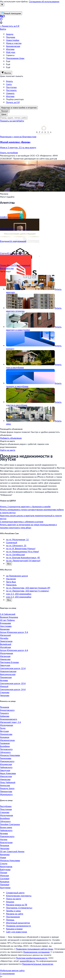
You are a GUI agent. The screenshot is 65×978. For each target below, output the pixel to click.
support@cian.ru (27, 960)
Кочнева (4, 680)
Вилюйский (5, 644)
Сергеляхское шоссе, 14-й (13, 689)
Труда (2, 728)
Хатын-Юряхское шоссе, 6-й (14, 650)
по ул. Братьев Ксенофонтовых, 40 (23, 557)
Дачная (3, 872)
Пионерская (6, 677)
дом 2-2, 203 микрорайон (18, 593)
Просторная (6, 809)
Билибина (5, 746)
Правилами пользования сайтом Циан (34, 948)
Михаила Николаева (10, 755)
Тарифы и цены (13, 910)
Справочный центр (15, 892)
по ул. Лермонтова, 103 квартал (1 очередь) (27, 590)
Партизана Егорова (9, 662)
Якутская (4, 731)
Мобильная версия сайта (12, 970)
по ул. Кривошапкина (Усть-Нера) (22, 551)
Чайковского (6, 767)
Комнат (4, 110)
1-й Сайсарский (7, 614)
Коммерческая (13, 46)
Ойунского (5, 752)
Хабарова (4, 716)
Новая (3, 857)
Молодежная (6, 653)
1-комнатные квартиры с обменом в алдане (21, 521)
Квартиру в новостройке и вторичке (19, 107)
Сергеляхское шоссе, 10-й (13, 683)
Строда (3, 863)
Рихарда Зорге (7, 788)
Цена (3, 114)
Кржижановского (8, 719)
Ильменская (6, 764)
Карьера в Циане (14, 928)
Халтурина (5, 887)
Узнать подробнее (9, 152)
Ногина (3, 839)
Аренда (9, 34)
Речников (4, 707)
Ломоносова (6, 734)
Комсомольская (7, 674)
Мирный (4, 686)
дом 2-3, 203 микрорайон (18, 596)
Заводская (5, 665)
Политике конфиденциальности (31, 957)
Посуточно (11, 87)
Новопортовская (8, 671)
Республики (5, 806)
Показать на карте (9, 120)
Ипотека (10, 49)
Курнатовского (7, 710)
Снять (9, 84)
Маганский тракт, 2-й (10, 722)
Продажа (10, 37)
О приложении (7, 973)
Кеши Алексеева (8, 773)
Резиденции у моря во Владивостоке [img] (18, 136)
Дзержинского (7, 761)
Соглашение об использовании (44, 1)
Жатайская (5, 647)
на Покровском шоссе (17, 575)
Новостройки (12, 40)
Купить (9, 81)
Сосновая (4, 878)
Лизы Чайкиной (7, 782)
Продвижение (13, 916)
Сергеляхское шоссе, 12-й (13, 668)
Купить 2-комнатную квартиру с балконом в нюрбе (25, 506)
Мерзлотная (6, 776)
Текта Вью (11, 581)
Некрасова (5, 659)
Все (9, 563)
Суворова (4, 692)
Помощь (10, 919)
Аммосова (5, 785)
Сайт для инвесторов (16, 931)
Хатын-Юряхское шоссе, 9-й (14, 632)
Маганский (5, 635)
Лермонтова (6, 791)
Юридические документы (18, 895)
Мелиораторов (7, 740)
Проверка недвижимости (18, 925)
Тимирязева (5, 758)
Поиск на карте (13, 898)
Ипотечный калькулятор (18, 922)
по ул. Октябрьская (15, 554)
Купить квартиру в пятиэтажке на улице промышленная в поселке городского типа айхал (28, 526)
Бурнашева (5, 623)
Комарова (5, 629)
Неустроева (5, 626)
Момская (4, 875)
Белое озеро (6, 827)
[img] (43, 136)
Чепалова (4, 695)
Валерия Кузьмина (9, 617)
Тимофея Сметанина (10, 824)
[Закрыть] (2, 4)
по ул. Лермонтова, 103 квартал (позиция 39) (28, 587)
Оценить (10, 93)
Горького (4, 713)
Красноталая (6, 842)
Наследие (11, 578)
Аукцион (10, 901)
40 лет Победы (7, 620)
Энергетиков (6, 641)
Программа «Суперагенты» (19, 907)
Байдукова (5, 869)
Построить (11, 90)
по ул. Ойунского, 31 (16, 545)
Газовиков (5, 743)
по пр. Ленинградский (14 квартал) (23, 560)
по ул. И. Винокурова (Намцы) (20, 548)
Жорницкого (6, 794)
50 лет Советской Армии (12, 851)
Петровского (6, 749)
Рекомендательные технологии (37, 964)
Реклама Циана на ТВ (16, 904)
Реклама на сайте (14, 913)
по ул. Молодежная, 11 (17, 539)
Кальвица (4, 737)
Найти (21, 120)
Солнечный (11, 542)
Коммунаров (6, 866)
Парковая (4, 884)
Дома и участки (13, 43)
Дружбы (4, 638)
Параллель (11, 584)
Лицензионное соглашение (36, 951)
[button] (32, 145)
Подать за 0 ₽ (13, 102)
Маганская (5, 656)
